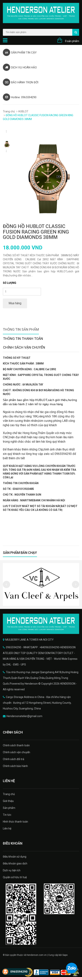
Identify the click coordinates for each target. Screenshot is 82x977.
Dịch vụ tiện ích (11, 870)
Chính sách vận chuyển (16, 752)
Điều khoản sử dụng (14, 856)
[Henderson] (41, 624)
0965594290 (18, 971)
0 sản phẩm (72, 41)
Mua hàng (15, 303)
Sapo (65, 955)
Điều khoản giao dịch (15, 863)
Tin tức (7, 814)
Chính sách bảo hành (15, 766)
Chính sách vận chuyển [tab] (24, 347)
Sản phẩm (9, 807)
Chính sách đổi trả (13, 759)
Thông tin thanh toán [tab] (23, 339)
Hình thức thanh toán (15, 821)
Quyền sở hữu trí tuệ (15, 877)
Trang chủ (9, 111)
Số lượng (9, 282)
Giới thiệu (8, 801)
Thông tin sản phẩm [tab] (21, 329)
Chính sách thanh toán (16, 745)
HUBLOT (23, 111)
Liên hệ (7, 828)
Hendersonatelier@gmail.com (24, 716)
